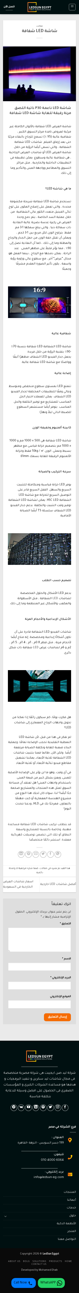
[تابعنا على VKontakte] (21, 1107)
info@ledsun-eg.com (49, 1177)
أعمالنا (71, 1200)
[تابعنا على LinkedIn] (35, 1107)
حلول (72, 1216)
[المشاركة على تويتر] (43, 854)
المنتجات (70, 1192)
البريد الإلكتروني (60, 977)
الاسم (66, 959)
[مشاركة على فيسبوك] (50, 854)
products (55, 1261)
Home (68, 1261)
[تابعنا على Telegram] (14, 1107)
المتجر (71, 1231)
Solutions (39, 1261)
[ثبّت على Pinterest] (28, 854)
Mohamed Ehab (48, 1270)
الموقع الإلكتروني (60, 996)
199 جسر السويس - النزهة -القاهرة (41, 1143)
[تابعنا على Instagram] (57, 1107)
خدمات (71, 1208)
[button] (72, 7)
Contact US (39, 1264)
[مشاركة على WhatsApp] (57, 854)
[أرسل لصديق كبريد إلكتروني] (35, 854)
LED (55, 598)
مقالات (39, 26)
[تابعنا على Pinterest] (43, 1107)
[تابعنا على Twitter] (50, 1107)
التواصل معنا (67, 1239)
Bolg (26, 1261)
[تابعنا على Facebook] (65, 1107)
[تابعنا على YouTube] (28, 1107)
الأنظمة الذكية (66, 1223)
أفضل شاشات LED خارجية (58, 884)
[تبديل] (5, 1216)
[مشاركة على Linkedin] (21, 854)
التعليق (65, 923)
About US (14, 1261)
